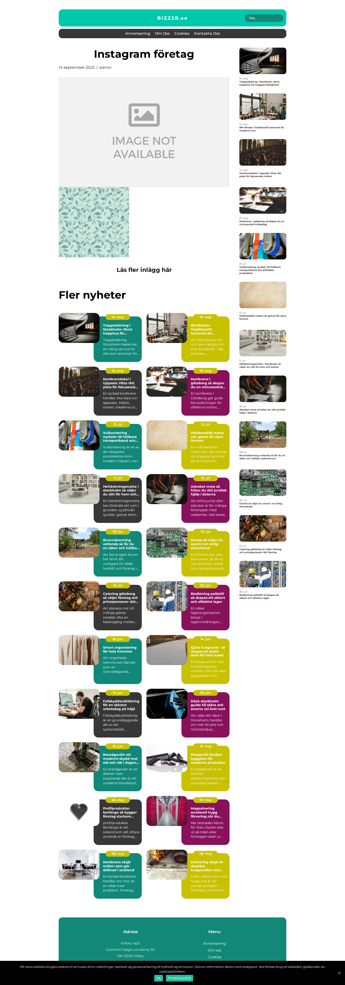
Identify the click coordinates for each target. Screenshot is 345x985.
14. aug (118, 317)
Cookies (181, 33)
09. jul (118, 531)
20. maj (118, 800)
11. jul (118, 478)
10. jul (205, 478)
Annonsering (137, 33)
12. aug (205, 317)
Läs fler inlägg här (144, 269)
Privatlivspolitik (179, 978)
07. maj (205, 800)
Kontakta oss (207, 33)
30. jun (205, 585)
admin (105, 67)
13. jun (118, 693)
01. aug (205, 371)
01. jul (117, 585)
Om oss (162, 33)
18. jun (117, 639)
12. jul (205, 424)
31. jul (117, 424)
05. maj (118, 854)
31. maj (205, 746)
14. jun (205, 639)
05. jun (205, 693)
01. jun (117, 746)
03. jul (206, 531)
